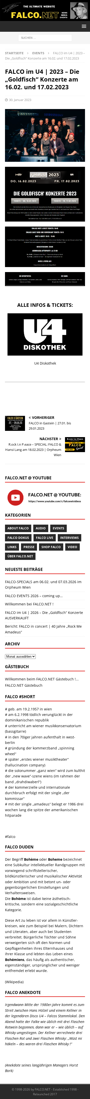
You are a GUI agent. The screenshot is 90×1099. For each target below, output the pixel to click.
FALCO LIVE (44, 538)
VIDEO (72, 547)
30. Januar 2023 (20, 100)
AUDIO (41, 528)
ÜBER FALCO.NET (20, 556)
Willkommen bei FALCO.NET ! (29, 604)
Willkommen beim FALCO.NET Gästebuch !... (42, 679)
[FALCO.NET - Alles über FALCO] (45, 18)
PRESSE (29, 547)
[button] (83, 26)
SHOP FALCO (51, 547)
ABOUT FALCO (18, 528)
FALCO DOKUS (18, 538)
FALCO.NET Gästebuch (23, 685)
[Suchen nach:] (45, 37)
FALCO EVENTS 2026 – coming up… (34, 595)
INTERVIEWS (69, 538)
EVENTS (58, 528)
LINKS (12, 547)
